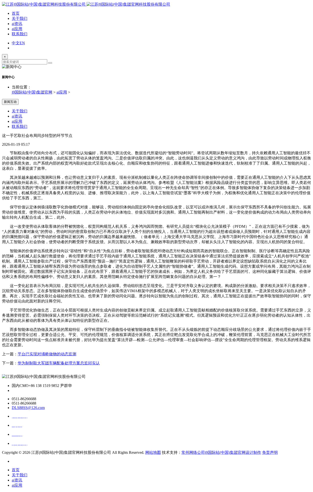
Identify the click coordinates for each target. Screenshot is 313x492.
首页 (16, 13)
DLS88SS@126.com (28, 408)
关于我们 (19, 18)
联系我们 (19, 34)
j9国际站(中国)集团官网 (32, 92)
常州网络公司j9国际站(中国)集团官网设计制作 (221, 452)
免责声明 (270, 452)
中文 (16, 43)
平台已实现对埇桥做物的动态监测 (47, 354)
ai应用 (17, 29)
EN (22, 43)
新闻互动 (10, 102)
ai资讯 (17, 24)
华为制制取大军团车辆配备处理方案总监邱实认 (59, 363)
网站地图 (153, 452)
